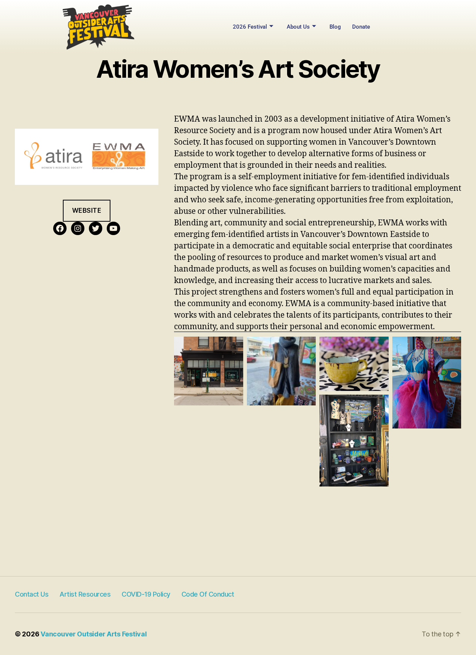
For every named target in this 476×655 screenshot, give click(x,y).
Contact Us (31, 594)
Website (87, 210)
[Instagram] (77, 228)
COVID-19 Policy (146, 594)
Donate (361, 26)
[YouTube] (113, 228)
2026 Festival (250, 26)
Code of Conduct (207, 594)
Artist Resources (85, 594)
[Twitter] (95, 228)
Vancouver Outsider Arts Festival (94, 634)
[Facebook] (60, 228)
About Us (298, 26)
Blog (335, 26)
